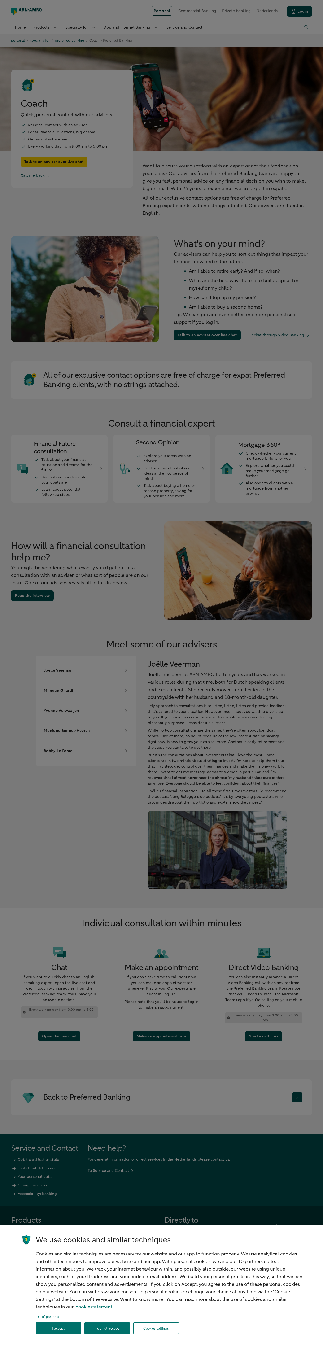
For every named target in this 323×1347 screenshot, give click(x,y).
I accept (58, 1328)
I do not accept (107, 1328)
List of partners (47, 1317)
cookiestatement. (94, 1307)
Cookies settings (155, 1328)
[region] (161, 1286)
